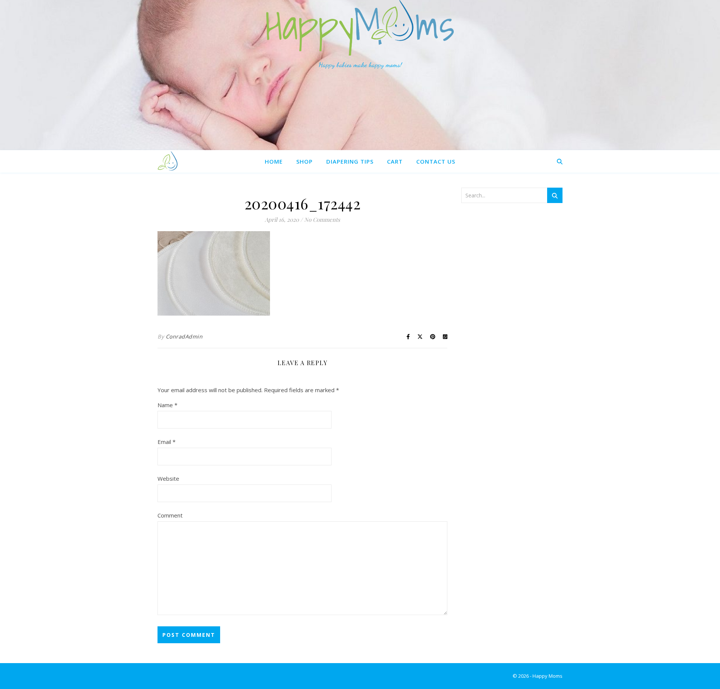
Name (167, 405)
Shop (304, 161)
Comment (170, 515)
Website (168, 478)
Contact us (435, 161)
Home (274, 161)
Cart (395, 161)
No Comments (322, 219)
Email (167, 441)
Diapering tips (350, 161)
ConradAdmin (184, 336)
